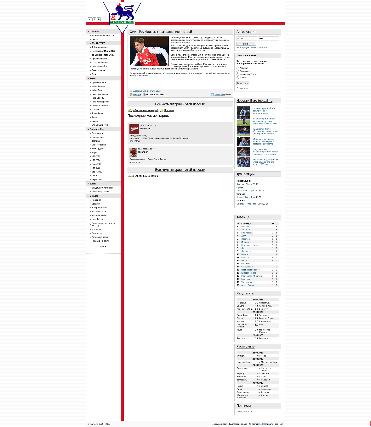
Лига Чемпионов (100, 94)
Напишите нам (270, 424)
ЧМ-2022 (96, 175)
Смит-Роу (147, 91)
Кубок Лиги (97, 90)
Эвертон (245, 239)
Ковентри (245, 279)
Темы (92, 78)
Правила (169, 110)
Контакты (96, 229)
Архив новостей (99, 58)
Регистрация (243, 47)
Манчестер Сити (248, 74)
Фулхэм (245, 257)
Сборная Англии (100, 105)
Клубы (95, 152)
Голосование (246, 55)
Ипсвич (245, 242)
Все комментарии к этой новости (180, 104)
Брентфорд (246, 233)
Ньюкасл (245, 254)
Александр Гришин (101, 191)
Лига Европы (98, 98)
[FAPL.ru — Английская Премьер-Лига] (122, 13)
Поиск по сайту (99, 66)
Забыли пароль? (259, 47)
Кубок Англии (98, 86)
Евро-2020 (97, 172)
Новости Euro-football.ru (254, 100)
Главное (94, 31)
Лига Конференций (101, 102)
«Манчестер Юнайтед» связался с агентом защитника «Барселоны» (265, 121)
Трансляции (246, 174)
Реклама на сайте (100, 241)
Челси (243, 77)
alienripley (143, 152)
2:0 (256, 318)
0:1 (256, 324)
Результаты (242, 88)
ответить (134, 141)
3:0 (256, 315)
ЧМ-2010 (96, 156)
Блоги (93, 184)
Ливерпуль (245, 71)
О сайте (94, 196)
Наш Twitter (97, 219)
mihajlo (137, 94)
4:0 (256, 306)
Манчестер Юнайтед (251, 276)
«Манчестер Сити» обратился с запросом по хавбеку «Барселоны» (265, 131)
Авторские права (100, 237)
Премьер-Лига (99, 82)
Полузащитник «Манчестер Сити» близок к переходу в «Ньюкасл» (265, 151)
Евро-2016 (97, 164)
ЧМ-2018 (96, 168)
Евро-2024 (97, 179)
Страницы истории (101, 125)
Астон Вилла (247, 285)
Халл (243, 236)
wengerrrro (145, 128)
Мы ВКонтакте (99, 211)
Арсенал (137, 91)
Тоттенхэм (246, 282)
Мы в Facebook (99, 215)
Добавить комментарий (144, 110)
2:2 (256, 303)
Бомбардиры (98, 148)
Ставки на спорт (100, 62)
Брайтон (245, 226)
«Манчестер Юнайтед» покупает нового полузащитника (264, 110)
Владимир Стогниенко (102, 188)
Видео (95, 121)
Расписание (245, 346)
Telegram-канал (244, 411)
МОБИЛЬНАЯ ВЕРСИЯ (103, 35)
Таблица (243, 217)
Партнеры (97, 233)
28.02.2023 (219, 94)
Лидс (243, 248)
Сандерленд (247, 267)
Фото (94, 117)
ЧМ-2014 (96, 160)
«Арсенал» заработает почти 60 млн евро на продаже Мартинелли (264, 141)
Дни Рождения (99, 145)
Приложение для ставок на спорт (103, 224)
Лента (95, 39)
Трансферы (97, 113)
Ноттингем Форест (250, 270)
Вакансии (96, 204)
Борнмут (245, 263)
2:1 (256, 309)
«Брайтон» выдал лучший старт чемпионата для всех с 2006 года (265, 161)
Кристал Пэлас (248, 273)
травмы (157, 91)
